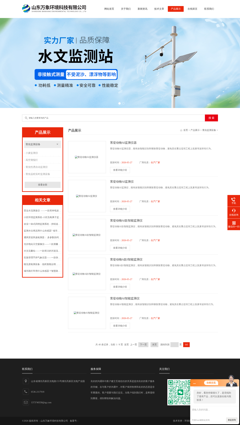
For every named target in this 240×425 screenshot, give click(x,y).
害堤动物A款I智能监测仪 (126, 259)
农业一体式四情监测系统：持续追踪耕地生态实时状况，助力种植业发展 (42, 224)
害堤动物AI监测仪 (122, 181)
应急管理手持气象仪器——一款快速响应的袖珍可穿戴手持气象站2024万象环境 (42, 257)
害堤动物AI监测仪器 (123, 142)
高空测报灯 (32, 160)
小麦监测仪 (32, 153)
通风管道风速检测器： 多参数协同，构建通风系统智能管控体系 (42, 237)
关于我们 (126, 9)
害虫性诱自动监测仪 (37, 167)
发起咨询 (232, 420)
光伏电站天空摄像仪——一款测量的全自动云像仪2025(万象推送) (42, 244)
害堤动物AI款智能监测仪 (126, 220)
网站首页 (109, 9)
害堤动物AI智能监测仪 (125, 298)
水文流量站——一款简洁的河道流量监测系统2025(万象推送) (42, 251)
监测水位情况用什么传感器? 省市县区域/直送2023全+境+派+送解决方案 (42, 231)
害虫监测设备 (33, 144)
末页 (154, 344)
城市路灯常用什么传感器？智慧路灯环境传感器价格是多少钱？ (42, 271)
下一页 (143, 344)
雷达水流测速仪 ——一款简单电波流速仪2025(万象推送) (42, 210)
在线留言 (192, 9)
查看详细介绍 (120, 170)
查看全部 (42, 185)
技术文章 (159, 9)
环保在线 (189, 421)
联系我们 (209, 9)
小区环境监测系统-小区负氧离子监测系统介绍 (42, 217)
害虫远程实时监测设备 (38, 174)
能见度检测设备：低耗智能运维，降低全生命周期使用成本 (42, 264)
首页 (185, 130)
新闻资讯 (142, 9)
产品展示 (176, 9)
